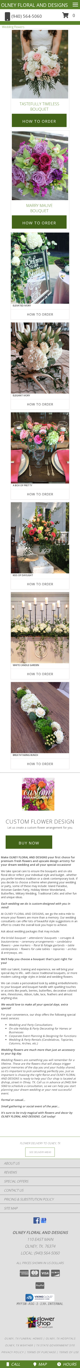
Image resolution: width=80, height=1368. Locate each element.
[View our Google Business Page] (43, 1222)
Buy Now (29, 843)
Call (14, 1364)
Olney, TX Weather (19, 1345)
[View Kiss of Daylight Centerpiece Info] (40, 537)
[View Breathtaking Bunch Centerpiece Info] (40, 717)
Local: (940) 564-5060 (40, 1253)
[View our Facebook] (36, 1222)
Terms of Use (69, 1352)
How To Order (39, 121)
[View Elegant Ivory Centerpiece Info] (40, 358)
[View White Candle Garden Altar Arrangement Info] (40, 627)
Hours (68, 1364)
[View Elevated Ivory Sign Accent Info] (40, 268)
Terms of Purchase (41, 1352)
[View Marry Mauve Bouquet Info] (40, 166)
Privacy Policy (12, 1352)
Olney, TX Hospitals (61, 1338)
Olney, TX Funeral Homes (23, 1338)
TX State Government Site (55, 1345)
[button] (68, 16)
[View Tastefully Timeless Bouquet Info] (40, 64)
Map (41, 1364)
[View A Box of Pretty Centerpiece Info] (40, 447)
